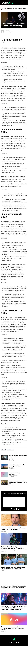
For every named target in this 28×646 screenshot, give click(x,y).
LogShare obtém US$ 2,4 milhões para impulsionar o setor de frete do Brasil (18, 482)
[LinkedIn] (16, 509)
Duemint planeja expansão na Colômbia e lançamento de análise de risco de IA (13, 568)
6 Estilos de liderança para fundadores (15, 473)
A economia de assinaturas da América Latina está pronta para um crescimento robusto (12, 628)
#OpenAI (4, 449)
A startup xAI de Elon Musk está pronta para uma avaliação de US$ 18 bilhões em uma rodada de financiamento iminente (13, 608)
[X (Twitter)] (14, 509)
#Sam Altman (10, 449)
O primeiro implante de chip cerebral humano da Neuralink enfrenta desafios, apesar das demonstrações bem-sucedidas (13, 548)
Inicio (2, 8)
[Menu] (25, 2)
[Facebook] (9, 509)
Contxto (9, 30)
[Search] (22, 2)
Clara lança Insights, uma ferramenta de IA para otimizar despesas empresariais (18, 457)
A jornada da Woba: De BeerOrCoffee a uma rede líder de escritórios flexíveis (13, 528)
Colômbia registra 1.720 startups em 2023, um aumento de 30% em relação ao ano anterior (13, 587)
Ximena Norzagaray (13, 475)
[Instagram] (11, 509)
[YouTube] (18, 509)
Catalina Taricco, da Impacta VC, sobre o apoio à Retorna (17, 465)
